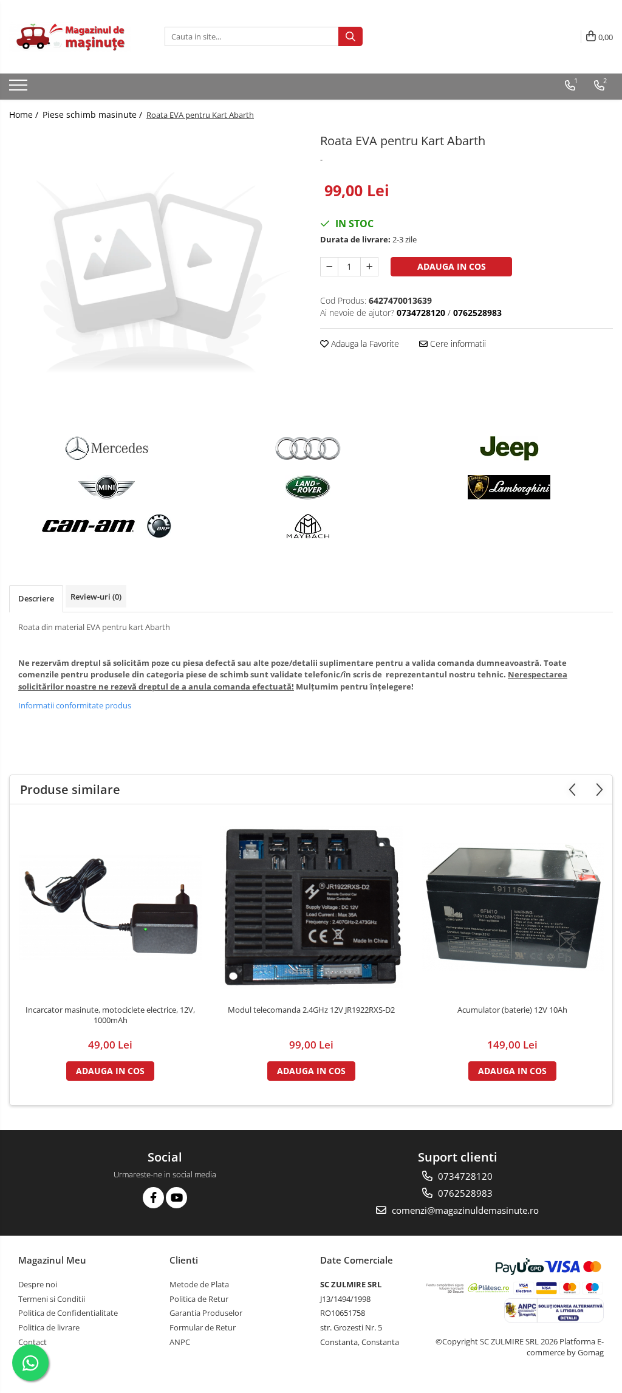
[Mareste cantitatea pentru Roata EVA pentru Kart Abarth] (369, 266)
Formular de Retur (202, 1327)
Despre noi (37, 1284)
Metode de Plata (199, 1284)
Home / (25, 114)
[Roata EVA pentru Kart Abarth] (155, 276)
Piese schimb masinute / (94, 114)
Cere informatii (457, 343)
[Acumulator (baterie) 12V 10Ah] (513, 907)
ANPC (179, 1342)
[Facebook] (153, 1197)
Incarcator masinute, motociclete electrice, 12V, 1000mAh (110, 1015)
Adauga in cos (451, 266)
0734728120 (464, 1176)
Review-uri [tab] (95, 596)
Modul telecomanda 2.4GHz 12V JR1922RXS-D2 (311, 1010)
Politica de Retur (198, 1298)
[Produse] (19, 89)
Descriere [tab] (36, 598)
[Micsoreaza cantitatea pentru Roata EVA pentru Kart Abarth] (329, 266)
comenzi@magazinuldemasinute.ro (464, 1210)
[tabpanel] (155, 276)
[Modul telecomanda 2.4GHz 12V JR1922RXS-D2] (311, 907)
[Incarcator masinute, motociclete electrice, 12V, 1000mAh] (110, 907)
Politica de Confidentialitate (68, 1312)
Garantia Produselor (205, 1312)
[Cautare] (350, 36)
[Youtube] (176, 1197)
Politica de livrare (49, 1327)
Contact (32, 1342)
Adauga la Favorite (364, 343)
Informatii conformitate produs (74, 705)
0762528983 (464, 1193)
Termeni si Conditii (51, 1298)
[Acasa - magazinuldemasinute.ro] (70, 37)
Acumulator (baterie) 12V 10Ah (512, 1010)
